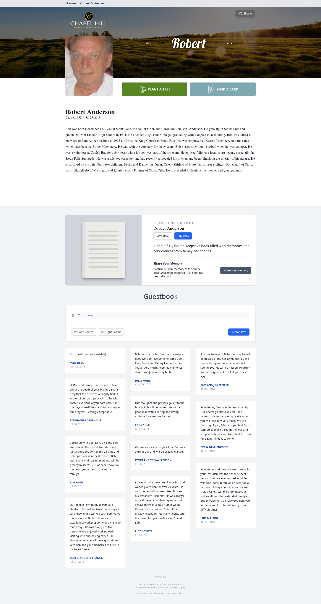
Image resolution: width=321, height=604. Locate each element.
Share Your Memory (235, 270)
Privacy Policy (150, 587)
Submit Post (238, 332)
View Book (163, 236)
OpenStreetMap (164, 593)
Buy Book (183, 236)
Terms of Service (170, 587)
